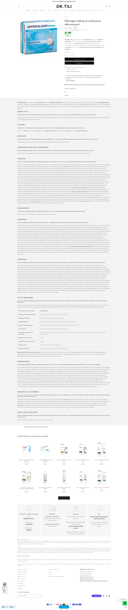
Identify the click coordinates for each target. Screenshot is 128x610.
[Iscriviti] (39, 595)
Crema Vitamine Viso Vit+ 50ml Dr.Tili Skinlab (101, 460)
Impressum (19, 588)
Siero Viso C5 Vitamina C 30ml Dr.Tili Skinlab (64, 460)
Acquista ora (79, 63)
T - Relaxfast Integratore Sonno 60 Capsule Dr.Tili (45, 460)
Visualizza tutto (64, 498)
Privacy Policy (20, 581)
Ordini (50, 571)
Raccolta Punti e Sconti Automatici (56, 576)
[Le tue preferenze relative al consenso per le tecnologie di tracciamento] (125, 607)
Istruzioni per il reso (21, 574)
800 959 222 (105, 581)
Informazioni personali (53, 569)
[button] (18, 6)
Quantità (66, 51)
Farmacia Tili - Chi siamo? (22, 569)
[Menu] (7, 582)
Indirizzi (50, 574)
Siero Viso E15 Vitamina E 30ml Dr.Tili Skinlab (82, 460)
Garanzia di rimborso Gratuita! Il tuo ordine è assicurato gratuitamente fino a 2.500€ (86, 84)
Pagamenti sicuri (20, 576)
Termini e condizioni (21, 578)
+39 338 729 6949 (90, 579)
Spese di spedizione (74, 29)
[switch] (4, 591)
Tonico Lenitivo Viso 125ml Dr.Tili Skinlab (82, 488)
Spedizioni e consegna (22, 571)
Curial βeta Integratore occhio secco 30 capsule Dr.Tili (26, 460)
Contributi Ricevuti (21, 585)
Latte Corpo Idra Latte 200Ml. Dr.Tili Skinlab (45, 488)
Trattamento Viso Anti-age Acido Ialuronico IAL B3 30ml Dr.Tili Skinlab (26, 488)
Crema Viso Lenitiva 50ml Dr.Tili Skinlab (101, 487)
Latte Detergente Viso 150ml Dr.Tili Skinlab (64, 488)
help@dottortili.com (88, 577)
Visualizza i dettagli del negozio (73, 71)
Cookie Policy (20, 583)
